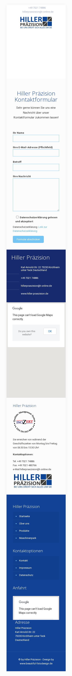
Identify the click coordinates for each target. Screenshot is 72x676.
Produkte (24, 530)
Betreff (17, 161)
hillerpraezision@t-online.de (37, 11)
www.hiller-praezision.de (34, 293)
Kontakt (23, 560)
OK (50, 331)
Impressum (25, 567)
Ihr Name (18, 132)
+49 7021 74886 (37, 7)
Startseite (24, 516)
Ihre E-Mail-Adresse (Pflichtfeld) (33, 147)
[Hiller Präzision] (36, 22)
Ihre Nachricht (22, 176)
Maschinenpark (27, 538)
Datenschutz (26, 575)
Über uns (24, 523)
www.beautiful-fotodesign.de (36, 663)
